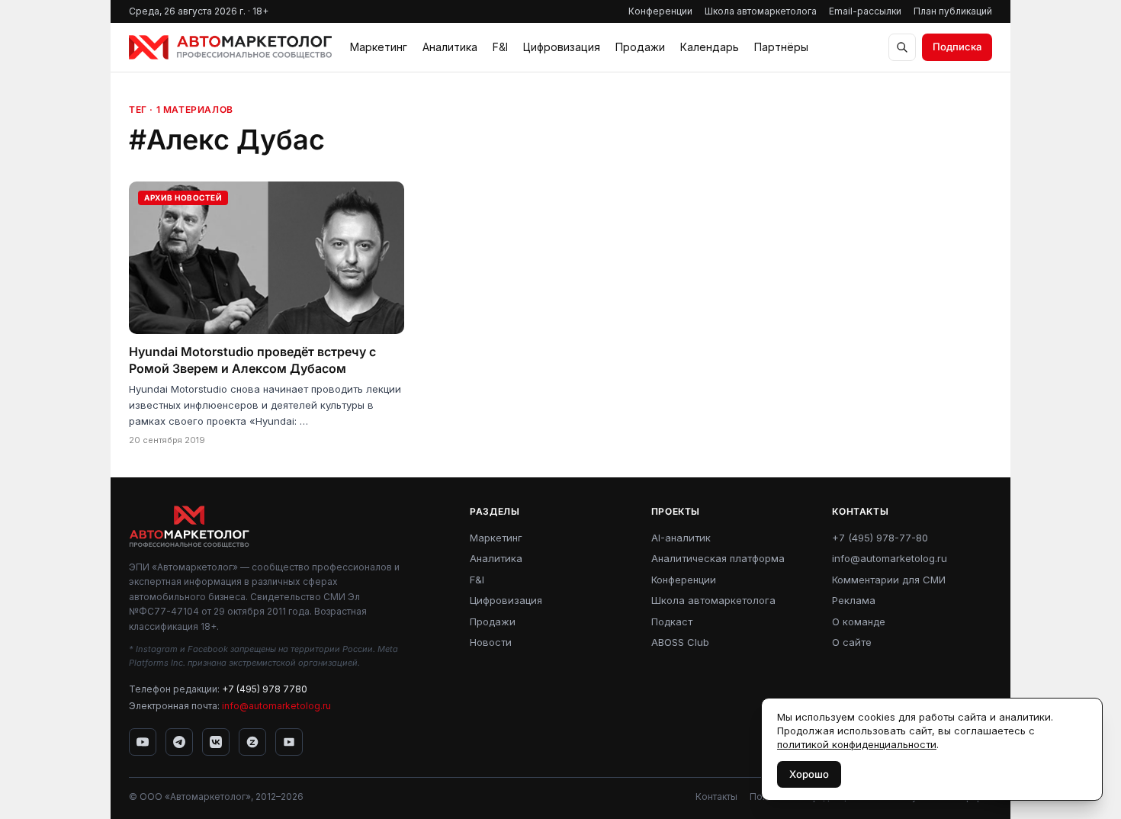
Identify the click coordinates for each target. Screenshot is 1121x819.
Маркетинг (378, 46)
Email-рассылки (865, 11)
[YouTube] (142, 742)
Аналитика (449, 46)
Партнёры (781, 46)
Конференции (660, 11)
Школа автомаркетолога (761, 11)
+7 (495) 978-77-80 (880, 538)
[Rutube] (289, 742)
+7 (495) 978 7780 (264, 689)
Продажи (640, 46)
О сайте (852, 642)
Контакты (716, 796)
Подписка (957, 46)
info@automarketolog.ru (276, 705)
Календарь (709, 46)
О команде (858, 621)
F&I (500, 46)
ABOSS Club (680, 642)
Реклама (853, 600)
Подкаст (671, 621)
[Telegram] (179, 742)
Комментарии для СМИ (889, 579)
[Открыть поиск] (902, 47)
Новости (491, 642)
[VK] (216, 742)
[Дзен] (252, 742)
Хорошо (809, 774)
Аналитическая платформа (718, 558)
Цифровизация (561, 46)
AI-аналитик (681, 538)
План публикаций (953, 11)
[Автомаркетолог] (230, 47)
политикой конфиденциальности (856, 744)
